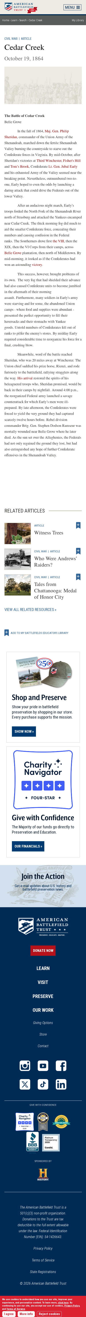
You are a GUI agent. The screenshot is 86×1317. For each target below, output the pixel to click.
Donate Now (43, 951)
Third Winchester (49, 160)
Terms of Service (43, 1260)
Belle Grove (12, 252)
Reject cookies (49, 1314)
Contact (43, 1046)
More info (26, 1314)
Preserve (43, 996)
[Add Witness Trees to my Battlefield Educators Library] (78, 525)
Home (23, 7)
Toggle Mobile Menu (72, 7)
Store (48, 1034)
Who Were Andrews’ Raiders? (55, 561)
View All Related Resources (29, 609)
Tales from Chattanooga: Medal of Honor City (55, 590)
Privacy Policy (43, 1248)
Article (26, 39)
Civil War (11, 39)
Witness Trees (48, 532)
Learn (14, 20)
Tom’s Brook (19, 166)
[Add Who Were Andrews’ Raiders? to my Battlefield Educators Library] (78, 551)
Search (23, 20)
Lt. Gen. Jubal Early (63, 166)
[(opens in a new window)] (25, 1066)
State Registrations (43, 1272)
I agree (9, 1314)
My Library (78, 20)
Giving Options (43, 1023)
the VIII (58, 241)
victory (37, 264)
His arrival (25, 378)
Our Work (43, 1010)
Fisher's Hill (72, 160)
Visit (43, 982)
